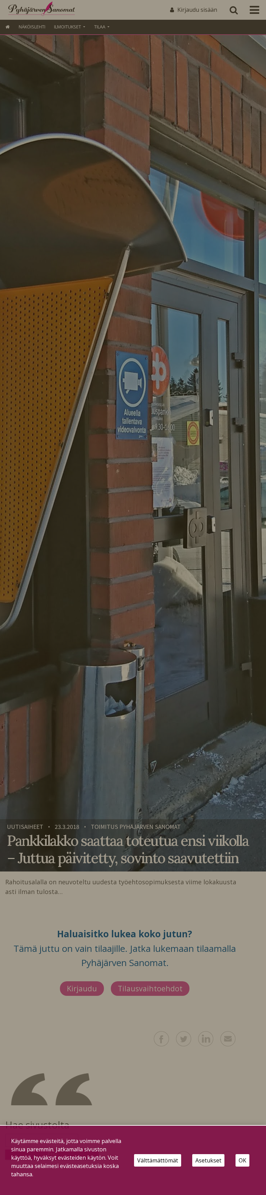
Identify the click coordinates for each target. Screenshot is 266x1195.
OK (242, 1160)
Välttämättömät (157, 1160)
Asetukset (208, 1160)
